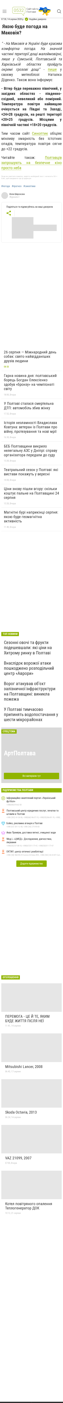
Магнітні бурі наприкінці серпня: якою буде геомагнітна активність (31, 516)
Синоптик (40, 133)
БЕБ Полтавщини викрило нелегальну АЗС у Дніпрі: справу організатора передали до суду (30, 450)
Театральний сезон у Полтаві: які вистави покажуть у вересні (31, 472)
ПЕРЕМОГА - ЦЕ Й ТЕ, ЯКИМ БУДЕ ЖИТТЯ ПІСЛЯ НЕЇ (27, 1018)
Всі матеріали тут (31, 775)
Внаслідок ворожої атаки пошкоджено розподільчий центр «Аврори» (29, 668)
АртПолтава (20, 753)
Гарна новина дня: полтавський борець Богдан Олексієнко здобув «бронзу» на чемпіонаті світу (30, 382)
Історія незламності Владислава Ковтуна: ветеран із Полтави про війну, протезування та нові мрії (30, 427)
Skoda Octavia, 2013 (21, 1112)
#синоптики (29, 186)
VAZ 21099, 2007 (18, 1158)
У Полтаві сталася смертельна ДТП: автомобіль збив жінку (29, 405)
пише (52, 69)
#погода (5, 186)
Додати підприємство (31, 863)
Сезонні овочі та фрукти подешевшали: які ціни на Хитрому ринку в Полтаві (28, 647)
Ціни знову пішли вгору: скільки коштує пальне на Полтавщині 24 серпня (31, 493)
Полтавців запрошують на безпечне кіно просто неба (31, 162)
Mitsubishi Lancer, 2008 (24, 1066)
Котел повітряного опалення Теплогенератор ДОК (28, 1206)
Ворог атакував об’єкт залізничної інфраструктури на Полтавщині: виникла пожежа (29, 691)
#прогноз (16, 186)
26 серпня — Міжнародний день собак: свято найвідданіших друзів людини (30, 356)
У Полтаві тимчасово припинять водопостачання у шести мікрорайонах (31, 714)
